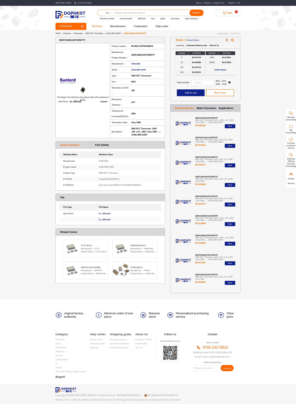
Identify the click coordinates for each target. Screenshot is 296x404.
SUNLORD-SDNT (113, 33)
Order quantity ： (183, 82)
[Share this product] (232, 40)
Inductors (60, 352)
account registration (119, 343)
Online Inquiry (220, 70)
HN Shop (97, 26)
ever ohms (175, 19)
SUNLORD (135, 64)
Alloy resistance (191, 19)
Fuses (58, 343)
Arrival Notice (193, 40)
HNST (58, 33)
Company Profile (143, 339)
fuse (153, 19)
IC (57, 364)
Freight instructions (119, 348)
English (231, 3)
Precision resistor (107, 19)
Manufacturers (118, 26)
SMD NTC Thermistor (94, 33)
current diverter (126, 19)
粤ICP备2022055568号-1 (129, 395)
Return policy (96, 339)
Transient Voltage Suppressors (71, 372)
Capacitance (62, 360)
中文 (238, 3)
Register (207, 3)
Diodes (59, 368)
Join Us (139, 348)
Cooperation (140, 26)
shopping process (118, 339)
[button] (105, 13)
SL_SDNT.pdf (75, 101)
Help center (162, 26)
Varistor (59, 356)
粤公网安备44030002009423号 (163, 395)
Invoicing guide (97, 343)
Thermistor (78, 33)
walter (162, 19)
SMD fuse (142, 19)
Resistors (60, 339)
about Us (94, 348)
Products (67, 33)
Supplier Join (218, 3)
